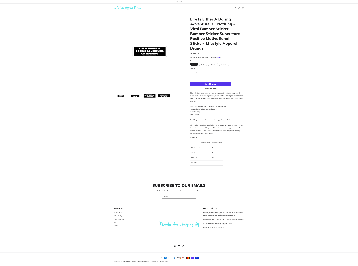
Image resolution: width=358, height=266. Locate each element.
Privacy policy (154, 261)
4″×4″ (203, 64)
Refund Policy (118, 216)
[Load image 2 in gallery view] (135, 96)
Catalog (116, 225)
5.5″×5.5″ (213, 64)
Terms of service (164, 261)
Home (115, 222)
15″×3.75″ (224, 64)
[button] (235, 8)
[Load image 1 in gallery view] (120, 96)
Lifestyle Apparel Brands (124, 261)
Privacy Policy (118, 212)
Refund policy (145, 261)
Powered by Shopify (136, 261)
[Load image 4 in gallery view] (164, 96)
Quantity (192, 68)
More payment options (210, 88)
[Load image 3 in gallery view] (149, 96)
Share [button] (194, 170)
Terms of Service (119, 219)
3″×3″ (194, 64)
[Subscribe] (194, 196)
